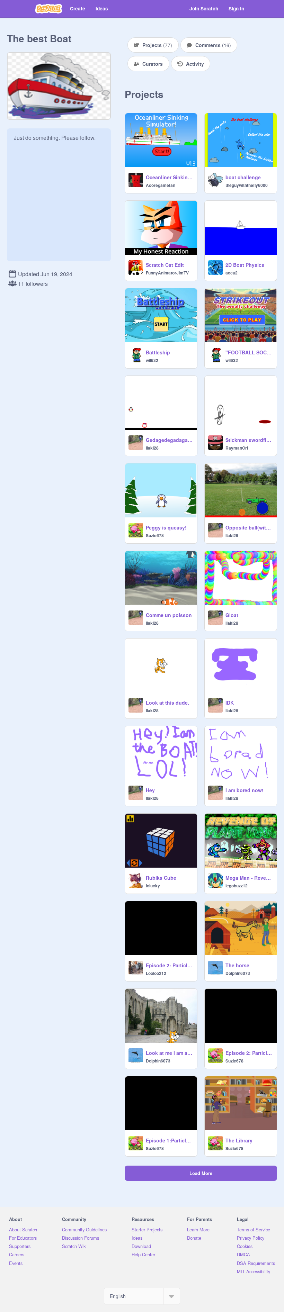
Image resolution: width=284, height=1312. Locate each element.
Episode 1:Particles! (169, 1140)
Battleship (158, 352)
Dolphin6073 (237, 973)
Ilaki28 (152, 448)
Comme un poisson (169, 615)
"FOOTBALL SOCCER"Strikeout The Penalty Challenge (249, 352)
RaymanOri (236, 448)
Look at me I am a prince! (169, 1052)
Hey (150, 790)
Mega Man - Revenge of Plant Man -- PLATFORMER (249, 877)
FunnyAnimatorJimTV (167, 273)
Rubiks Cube (161, 877)
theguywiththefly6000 (246, 185)
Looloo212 (156, 973)
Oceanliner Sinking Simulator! (169, 177)
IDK (229, 702)
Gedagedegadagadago (169, 439)
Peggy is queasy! (166, 527)
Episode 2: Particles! (249, 1052)
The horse (237, 965)
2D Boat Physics (244, 264)
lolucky (153, 886)
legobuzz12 (236, 886)
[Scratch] (49, 8)
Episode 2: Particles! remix (169, 965)
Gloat (231, 615)
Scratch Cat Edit (165, 264)
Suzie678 (155, 535)
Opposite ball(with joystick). (249, 527)
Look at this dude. (167, 702)
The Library (238, 1140)
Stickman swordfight (249, 439)
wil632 (152, 360)
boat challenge (243, 177)
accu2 (231, 273)
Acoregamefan (160, 185)
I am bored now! (244, 790)
